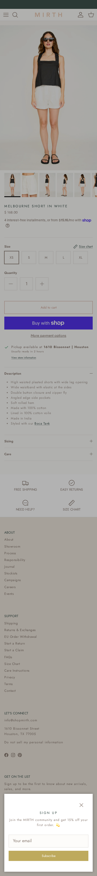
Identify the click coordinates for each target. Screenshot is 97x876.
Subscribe (49, 855)
